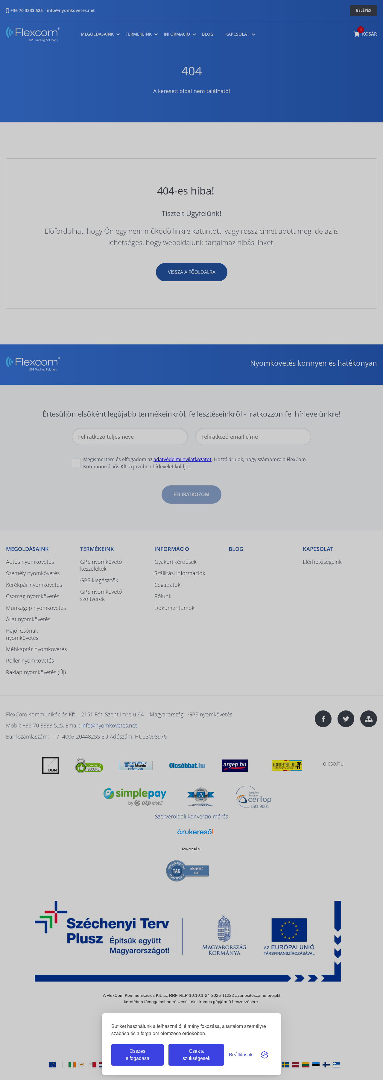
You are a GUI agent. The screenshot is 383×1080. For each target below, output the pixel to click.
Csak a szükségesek (196, 1055)
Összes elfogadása (137, 1055)
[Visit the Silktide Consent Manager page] (264, 1055)
